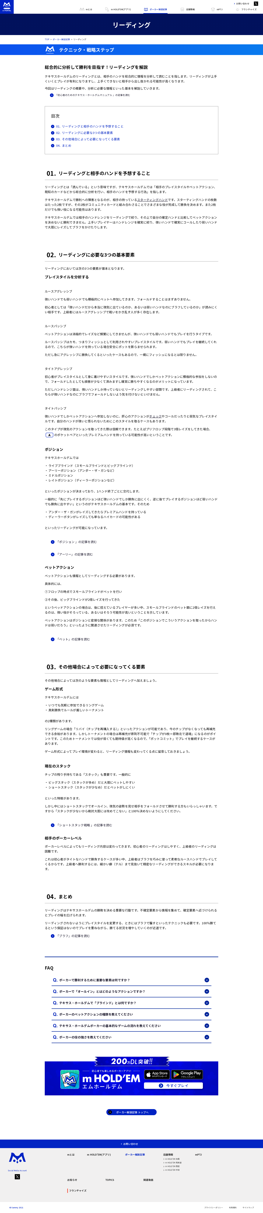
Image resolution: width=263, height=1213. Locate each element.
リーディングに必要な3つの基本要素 (84, 132)
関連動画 (148, 1180)
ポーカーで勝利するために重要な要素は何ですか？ (94, 980)
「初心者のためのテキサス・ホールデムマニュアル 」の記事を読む (92, 95)
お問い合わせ (242, 3)
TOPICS (109, 1180)
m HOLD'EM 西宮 (172, 1166)
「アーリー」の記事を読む (74, 554)
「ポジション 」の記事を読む (76, 542)
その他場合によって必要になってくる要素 (88, 139)
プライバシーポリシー (213, 1207)
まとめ (63, 145)
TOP (47, 39)
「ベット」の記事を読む (73, 639)
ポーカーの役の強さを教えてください (85, 1037)
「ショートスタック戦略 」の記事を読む (84, 825)
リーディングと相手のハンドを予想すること (90, 126)
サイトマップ (248, 1207)
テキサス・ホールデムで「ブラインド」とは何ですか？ (98, 1003)
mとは (89, 9)
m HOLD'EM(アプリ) (121, 9)
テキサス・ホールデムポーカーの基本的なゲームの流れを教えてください (110, 1025)
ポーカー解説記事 (158, 9)
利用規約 (233, 1207)
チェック (155, 416)
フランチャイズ (249, 9)
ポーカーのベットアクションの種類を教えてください (96, 1014)
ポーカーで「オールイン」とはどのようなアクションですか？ (102, 991)
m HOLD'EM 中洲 (172, 1170)
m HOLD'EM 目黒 (172, 1159)
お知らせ (72, 1180)
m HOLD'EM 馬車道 (173, 1162)
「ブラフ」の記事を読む (73, 936)
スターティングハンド (152, 199)
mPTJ (220, 9)
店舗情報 (190, 9)
